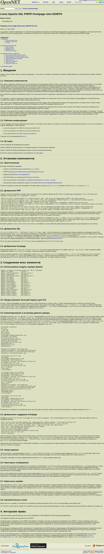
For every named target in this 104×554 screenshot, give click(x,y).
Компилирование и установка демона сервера (17, 57)
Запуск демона (9, 59)
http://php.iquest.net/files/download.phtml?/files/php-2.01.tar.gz (26, 171)
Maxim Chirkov (99, 551)
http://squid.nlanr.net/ (56, 238)
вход (88, 0)
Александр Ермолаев (16, 26)
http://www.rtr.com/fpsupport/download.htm (50, 182)
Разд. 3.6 (23, 136)
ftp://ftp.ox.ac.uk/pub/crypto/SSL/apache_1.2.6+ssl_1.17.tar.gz (37, 180)
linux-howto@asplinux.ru (83, 537)
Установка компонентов (9, 45)
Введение (5, 39)
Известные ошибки (10, 62)
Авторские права (7, 66)
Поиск (76, 2)
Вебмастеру (100, 552)
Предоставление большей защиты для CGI (16, 56)
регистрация (92, 0)
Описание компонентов (11, 40)
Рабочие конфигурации (11, 41)
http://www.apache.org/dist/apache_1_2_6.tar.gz (25, 169)
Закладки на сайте (6, 551)
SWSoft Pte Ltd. (31, 26)
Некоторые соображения (12, 61)
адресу (41, 153)
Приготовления (9, 47)
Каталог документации (30, 8)
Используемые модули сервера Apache (15, 55)
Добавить (85, 552)
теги (80, 2)
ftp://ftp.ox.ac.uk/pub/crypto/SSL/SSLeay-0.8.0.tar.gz (24, 177)
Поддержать (92, 552)
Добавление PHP (10, 48)
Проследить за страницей (8, 552)
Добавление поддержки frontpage (14, 58)
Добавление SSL (10, 49)
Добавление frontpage (11, 50)
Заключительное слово (11, 63)
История (8, 42)
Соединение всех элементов (10, 53)
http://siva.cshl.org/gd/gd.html (21, 174)
